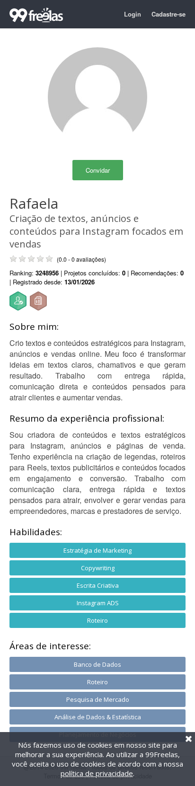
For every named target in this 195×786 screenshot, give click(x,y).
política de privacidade (97, 773)
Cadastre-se (168, 13)
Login (132, 13)
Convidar (98, 170)
